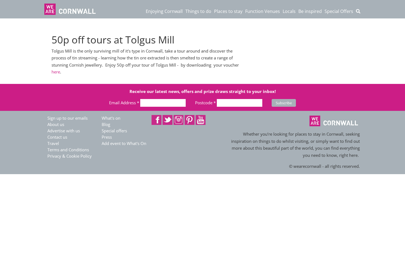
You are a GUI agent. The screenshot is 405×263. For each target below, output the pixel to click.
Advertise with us (63, 130)
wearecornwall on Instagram (178, 120)
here (56, 72)
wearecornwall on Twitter (167, 120)
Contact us (57, 137)
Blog (106, 124)
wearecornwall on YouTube (201, 120)
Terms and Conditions (68, 149)
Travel (53, 143)
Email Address (124, 102)
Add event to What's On (124, 143)
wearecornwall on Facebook (156, 120)
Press (107, 137)
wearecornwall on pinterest (190, 120)
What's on (111, 118)
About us (55, 124)
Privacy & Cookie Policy (69, 156)
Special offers (114, 130)
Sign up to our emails (67, 118)
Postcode (205, 102)
